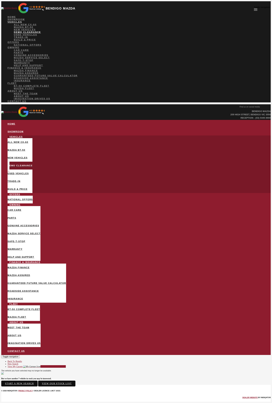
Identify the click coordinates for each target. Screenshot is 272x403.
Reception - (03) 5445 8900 (256, 118)
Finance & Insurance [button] (24, 68)
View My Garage (37, 366)
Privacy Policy (25, 391)
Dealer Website (250, 397)
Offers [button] (13, 42)
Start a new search (19, 383)
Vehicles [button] (15, 22)
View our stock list (57, 383)
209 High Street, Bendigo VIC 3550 (250, 114)
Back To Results (15, 361)
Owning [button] (14, 47)
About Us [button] (15, 91)
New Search (13, 364)
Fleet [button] (12, 83)
